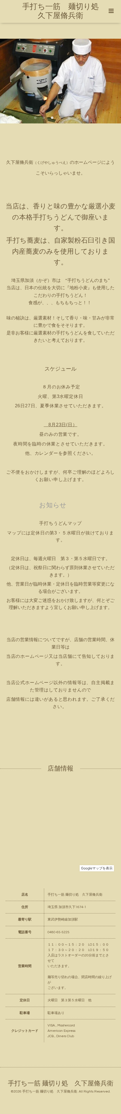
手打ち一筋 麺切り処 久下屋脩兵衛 (60, 1083)
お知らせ (53, 505)
